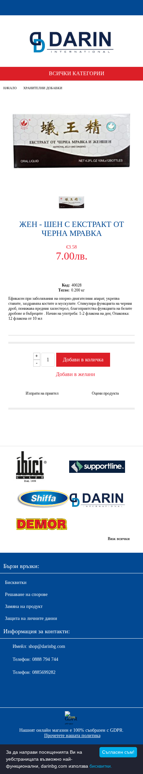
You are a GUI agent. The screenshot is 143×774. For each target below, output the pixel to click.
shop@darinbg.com (47, 646)
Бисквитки (16, 582)
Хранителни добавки (42, 88)
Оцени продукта (105, 393)
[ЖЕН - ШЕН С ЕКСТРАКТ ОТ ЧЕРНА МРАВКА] (71, 181)
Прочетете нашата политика (72, 735)
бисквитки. (100, 766)
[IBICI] (41, 467)
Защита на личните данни (31, 618)
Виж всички (119, 538)
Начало (10, 88)
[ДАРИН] (97, 499)
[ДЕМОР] (41, 524)
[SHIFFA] (41, 499)
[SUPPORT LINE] (97, 468)
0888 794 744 (45, 659)
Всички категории (76, 73)
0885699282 (44, 672)
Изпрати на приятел (42, 393)
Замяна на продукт (24, 606)
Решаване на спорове (26, 594)
